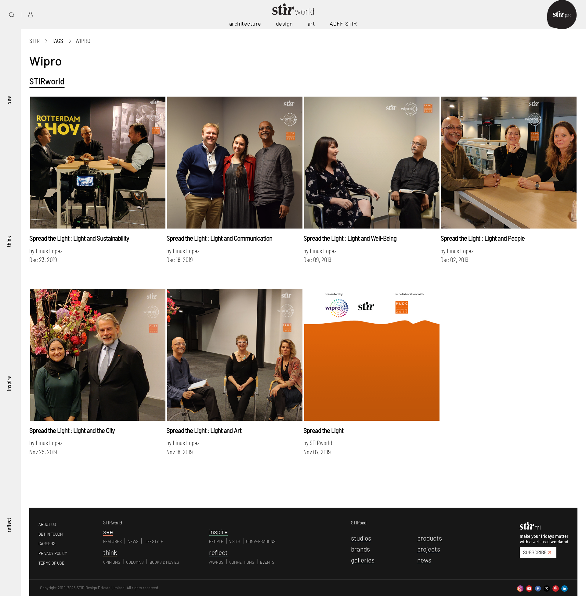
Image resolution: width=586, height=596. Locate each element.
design (284, 23)
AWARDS (216, 562)
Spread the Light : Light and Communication (219, 238)
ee (108, 531)
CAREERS (47, 543)
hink (110, 552)
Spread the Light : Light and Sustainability (79, 238)
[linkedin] (564, 587)
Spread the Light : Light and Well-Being (349, 238)
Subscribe (535, 552)
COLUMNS (135, 562)
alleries (362, 560)
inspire (8, 383)
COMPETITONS (241, 562)
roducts (429, 538)
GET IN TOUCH (50, 534)
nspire (218, 531)
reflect (8, 525)
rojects (428, 549)
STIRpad (359, 522)
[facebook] (538, 587)
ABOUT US (47, 524)
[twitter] (547, 587)
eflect (218, 552)
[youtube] (529, 587)
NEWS (133, 541)
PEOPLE (216, 541)
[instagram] (520, 587)
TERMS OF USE (51, 563)
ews (424, 560)
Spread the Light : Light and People (482, 238)
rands (360, 549)
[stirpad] (565, 15)
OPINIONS (111, 562)
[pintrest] (555, 587)
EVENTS (267, 562)
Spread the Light (323, 430)
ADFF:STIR (343, 23)
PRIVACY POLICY (52, 553)
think (8, 241)
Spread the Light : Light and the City (72, 430)
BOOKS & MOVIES (164, 562)
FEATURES (112, 541)
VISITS (234, 541)
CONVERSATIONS (261, 541)
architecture (245, 23)
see (8, 100)
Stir (34, 40)
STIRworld (46, 81)
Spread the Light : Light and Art (203, 430)
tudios (361, 538)
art (311, 23)
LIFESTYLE (153, 541)
